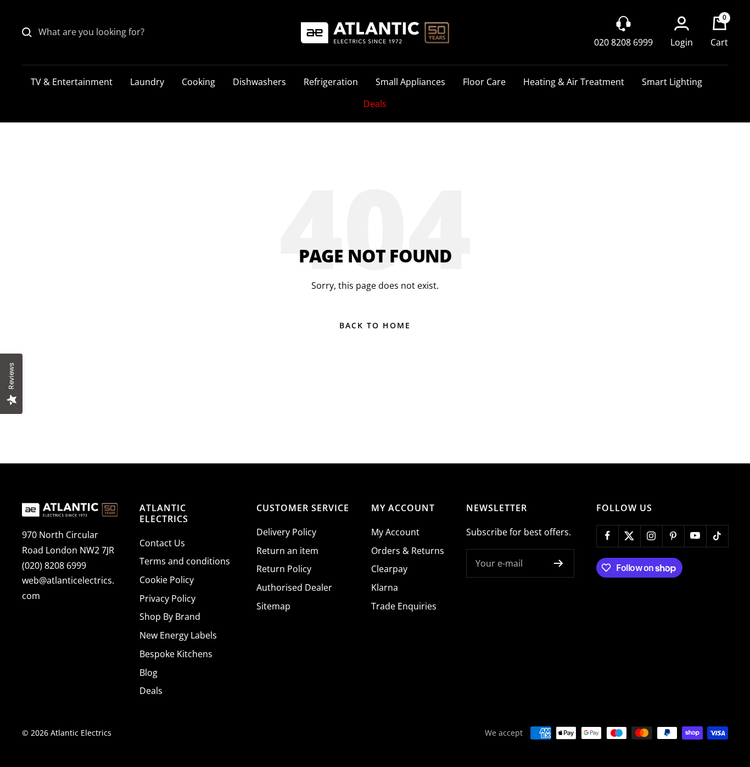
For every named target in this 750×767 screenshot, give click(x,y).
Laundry (147, 82)
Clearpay (389, 569)
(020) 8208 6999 (54, 565)
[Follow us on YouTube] (695, 536)
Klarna (384, 587)
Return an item (287, 551)
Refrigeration (331, 82)
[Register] (558, 563)
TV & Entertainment (72, 82)
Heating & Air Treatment (573, 82)
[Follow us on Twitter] (629, 536)
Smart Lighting (672, 82)
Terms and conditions (184, 561)
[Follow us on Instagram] (651, 536)
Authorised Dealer (294, 587)
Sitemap (273, 606)
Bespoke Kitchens (175, 654)
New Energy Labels (178, 635)
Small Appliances (410, 82)
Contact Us (162, 543)
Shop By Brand (169, 617)
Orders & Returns (407, 551)
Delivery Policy (286, 532)
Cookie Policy (166, 580)
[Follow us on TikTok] (717, 536)
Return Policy (283, 569)
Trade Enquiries (403, 606)
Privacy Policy (167, 598)
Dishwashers (259, 82)
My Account (395, 532)
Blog (148, 673)
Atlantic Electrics (81, 732)
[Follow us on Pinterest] (673, 536)
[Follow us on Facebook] (607, 536)
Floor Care (484, 82)
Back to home (375, 325)
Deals (375, 104)
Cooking (198, 82)
